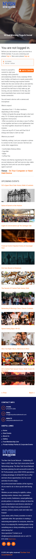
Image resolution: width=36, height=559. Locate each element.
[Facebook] (4, 544)
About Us (6, 436)
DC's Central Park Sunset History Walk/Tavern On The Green (17, 370)
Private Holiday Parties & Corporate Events (18, 444)
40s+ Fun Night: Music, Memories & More (15, 349)
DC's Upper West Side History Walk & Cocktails (17, 185)
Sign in (8, 56)
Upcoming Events (10, 181)
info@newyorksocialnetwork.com (16, 414)
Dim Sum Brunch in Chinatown (11, 268)
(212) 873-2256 (11, 409)
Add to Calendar (27, 70)
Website (9, 418)
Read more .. (12, 539)
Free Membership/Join (11, 442)
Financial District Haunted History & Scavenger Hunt (17, 247)
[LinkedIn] (9, 544)
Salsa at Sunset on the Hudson (11, 205)
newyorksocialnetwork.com (14, 420)
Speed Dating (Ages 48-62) (10, 329)
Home (5, 430)
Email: (8, 412)
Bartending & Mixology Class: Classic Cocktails (17, 308)
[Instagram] (13, 544)
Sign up (26, 56)
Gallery (5, 439)
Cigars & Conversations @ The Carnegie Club (16, 226)
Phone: (8, 407)
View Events (7, 433)
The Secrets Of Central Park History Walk (15, 288)
